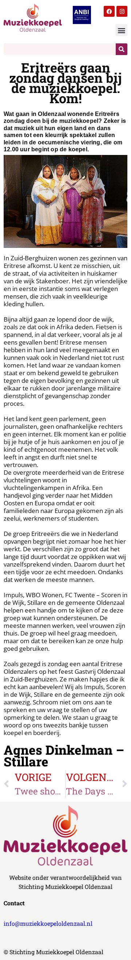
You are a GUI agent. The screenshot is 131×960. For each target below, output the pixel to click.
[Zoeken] (121, 49)
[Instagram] (121, 11)
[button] (121, 30)
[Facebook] (109, 11)
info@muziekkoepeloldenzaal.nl (48, 923)
